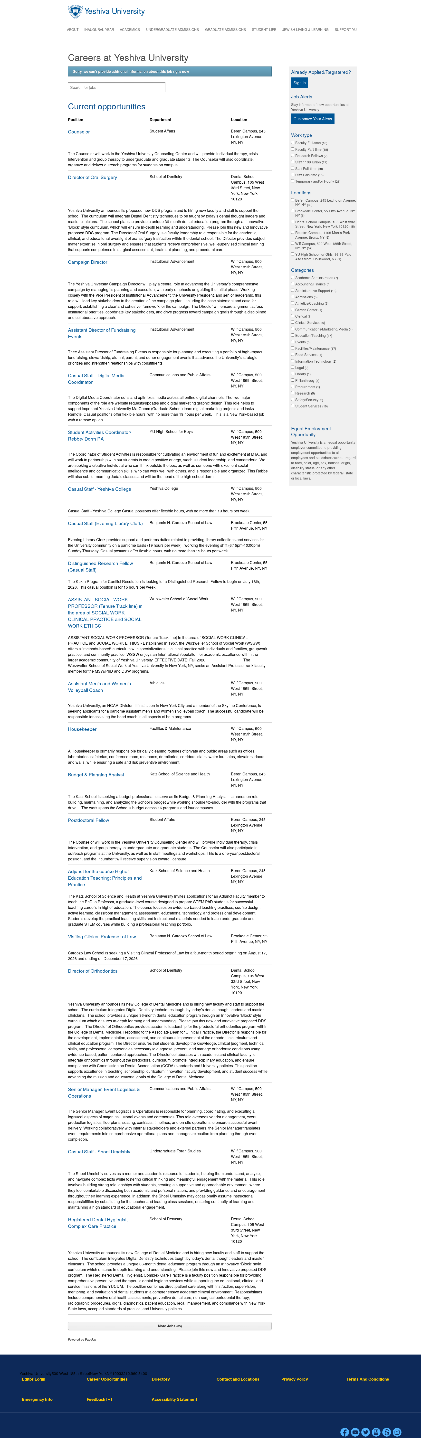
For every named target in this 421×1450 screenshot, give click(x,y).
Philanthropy (306, 380)
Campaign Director (87, 261)
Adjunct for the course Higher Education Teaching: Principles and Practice (105, 877)
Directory (161, 1379)
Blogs (376, 1432)
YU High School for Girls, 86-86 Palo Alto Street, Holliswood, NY (323, 256)
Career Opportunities (107, 1379)
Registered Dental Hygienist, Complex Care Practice (98, 1222)
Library (302, 373)
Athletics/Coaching (311, 303)
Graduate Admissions (225, 29)
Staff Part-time (309, 174)
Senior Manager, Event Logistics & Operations (104, 1092)
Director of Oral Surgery (92, 177)
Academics (130, 29)
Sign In (300, 82)
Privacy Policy (294, 1379)
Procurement (307, 386)
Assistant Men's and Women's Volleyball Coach (99, 686)
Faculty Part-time (311, 149)
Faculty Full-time (310, 142)
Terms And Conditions (367, 1379)
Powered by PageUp (82, 1339)
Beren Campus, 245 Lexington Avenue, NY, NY (325, 202)
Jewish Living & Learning (305, 29)
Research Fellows (310, 155)
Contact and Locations (238, 1379)
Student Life (264, 29)
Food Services (308, 354)
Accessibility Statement (174, 1399)
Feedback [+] (99, 1399)
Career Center (308, 309)
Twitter (365, 1432)
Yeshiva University (106, 12)
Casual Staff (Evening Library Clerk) (105, 523)
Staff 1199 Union (310, 162)
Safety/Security (308, 399)
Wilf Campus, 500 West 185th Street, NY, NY (323, 245)
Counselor (79, 131)
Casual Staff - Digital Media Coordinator (96, 378)
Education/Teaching (313, 335)
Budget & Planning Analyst (96, 774)
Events (302, 341)
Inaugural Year (99, 29)
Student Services (311, 406)
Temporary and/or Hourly (317, 181)
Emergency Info (37, 1399)
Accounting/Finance (312, 284)
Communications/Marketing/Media (323, 329)
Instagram (397, 1432)
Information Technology (315, 361)
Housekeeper (82, 728)
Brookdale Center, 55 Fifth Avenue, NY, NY (325, 213)
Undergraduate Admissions (172, 29)
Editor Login (33, 1379)
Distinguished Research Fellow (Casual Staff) (100, 566)
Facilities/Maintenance (315, 348)
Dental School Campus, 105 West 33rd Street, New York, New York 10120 (325, 224)
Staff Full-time (308, 168)
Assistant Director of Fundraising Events (102, 332)
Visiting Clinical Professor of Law (102, 936)
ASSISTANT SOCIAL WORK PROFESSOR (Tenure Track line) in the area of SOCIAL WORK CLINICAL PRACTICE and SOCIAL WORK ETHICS (105, 612)
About (73, 29)
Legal (301, 367)
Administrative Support (315, 290)
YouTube (355, 1432)
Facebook (344, 1432)
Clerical (302, 316)
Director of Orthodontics (93, 970)
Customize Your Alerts (313, 119)
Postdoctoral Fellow (88, 820)
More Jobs (169, 1325)
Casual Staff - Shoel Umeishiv (99, 1151)
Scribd (386, 1432)
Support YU (346, 29)
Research (304, 393)
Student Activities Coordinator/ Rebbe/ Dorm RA (99, 435)
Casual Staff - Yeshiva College (99, 488)
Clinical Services (309, 322)
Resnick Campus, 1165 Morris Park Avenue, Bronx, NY (322, 234)
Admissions (305, 296)
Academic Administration (316, 277)
